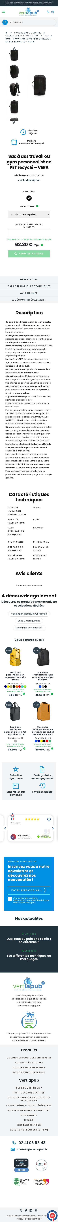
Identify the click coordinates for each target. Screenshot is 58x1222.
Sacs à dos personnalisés (22, 35)
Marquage (29, 206)
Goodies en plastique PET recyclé (29, 613)
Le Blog (29, 1120)
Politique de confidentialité (29, 1219)
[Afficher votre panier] (53, 11)
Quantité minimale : (29, 224)
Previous (14, 49)
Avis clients (29, 293)
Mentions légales (27, 1215)
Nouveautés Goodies (29, 1062)
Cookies (46, 1215)
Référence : (22, 175)
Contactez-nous (29, 1125)
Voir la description (29, 180)
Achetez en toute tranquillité (29, 1110)
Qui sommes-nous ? (29, 1088)
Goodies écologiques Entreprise (29, 1057)
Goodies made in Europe (29, 1072)
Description (29, 279)
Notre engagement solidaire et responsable (29, 1099)
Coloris (29, 191)
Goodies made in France (29, 1067)
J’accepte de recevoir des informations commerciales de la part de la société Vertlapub (31, 900)
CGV (39, 1215)
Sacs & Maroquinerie (27, 32)
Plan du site (12, 1215)
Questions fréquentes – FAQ (29, 1129)
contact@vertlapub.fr (31, 1149)
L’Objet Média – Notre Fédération (29, 1105)
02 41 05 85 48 (31, 1142)
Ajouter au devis (31, 253)
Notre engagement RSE (29, 1092)
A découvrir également (29, 299)
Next (14, 122)
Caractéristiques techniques (29, 286)
